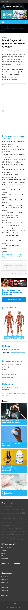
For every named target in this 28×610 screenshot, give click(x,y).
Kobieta (16, 516)
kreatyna (4, 519)
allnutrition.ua (4, 593)
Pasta (24, 529)
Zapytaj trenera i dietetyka (14, 299)
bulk (6, 513)
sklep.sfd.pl (4, 577)
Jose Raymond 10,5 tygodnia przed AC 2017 (14, 266)
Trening (18, 537)
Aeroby (3, 506)
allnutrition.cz (4, 582)
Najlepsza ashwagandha (8, 377)
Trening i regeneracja (6, 548)
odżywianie (15, 526)
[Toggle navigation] (3, 22)
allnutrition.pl (4, 579)
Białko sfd (5, 369)
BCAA (25, 506)
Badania (21, 506)
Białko (9, 509)
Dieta (22, 513)
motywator (20, 522)
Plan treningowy (6, 531)
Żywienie (21, 539)
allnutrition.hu (4, 587)
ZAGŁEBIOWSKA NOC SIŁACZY (13, 539)
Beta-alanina (3, 509)
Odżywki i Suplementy (15, 529)
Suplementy (12, 537)
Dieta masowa (4, 516)
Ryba (17, 534)
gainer (9, 516)
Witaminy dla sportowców (9, 374)
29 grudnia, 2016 (6, 51)
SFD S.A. (18, 607)
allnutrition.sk (4, 585)
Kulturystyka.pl (15, 51)
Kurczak (16, 519)
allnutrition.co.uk (5, 595)
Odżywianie (4, 550)
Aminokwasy (9, 506)
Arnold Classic (16, 506)
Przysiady (7, 534)
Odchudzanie (6, 526)
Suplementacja (5, 558)
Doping (3, 553)
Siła (19, 534)
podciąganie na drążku (15, 531)
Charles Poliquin (10, 513)
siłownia (23, 534)
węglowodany (3, 539)
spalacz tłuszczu (14, 349)
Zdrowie (3, 556)
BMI (23, 509)
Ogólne (4, 37)
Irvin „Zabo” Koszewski (17, 273)
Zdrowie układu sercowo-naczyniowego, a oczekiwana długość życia (11, 468)
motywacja (10, 522)
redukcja (12, 534)
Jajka (13, 516)
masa (21, 519)
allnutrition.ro (4, 590)
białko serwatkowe (17, 509)
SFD (3, 372)
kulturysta (11, 519)
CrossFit (16, 513)
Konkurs (22, 516)
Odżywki (16, 387)
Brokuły (2, 513)
